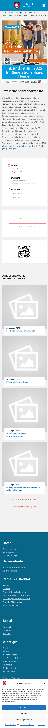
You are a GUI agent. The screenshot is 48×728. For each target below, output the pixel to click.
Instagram (7, 630)
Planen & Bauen (10, 555)
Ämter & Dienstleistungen (14, 592)
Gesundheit (7, 15)
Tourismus (7, 664)
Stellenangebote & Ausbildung (16, 598)
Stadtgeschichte (10, 668)
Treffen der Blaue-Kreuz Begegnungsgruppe (16, 434)
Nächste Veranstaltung (22, 506)
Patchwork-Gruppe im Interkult (20, 331)
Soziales (18, 15)
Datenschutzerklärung (27, 725)
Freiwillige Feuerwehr (12, 678)
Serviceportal (8, 552)
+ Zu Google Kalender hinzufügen (27, 219)
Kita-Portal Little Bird (12, 658)
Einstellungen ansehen (24, 720)
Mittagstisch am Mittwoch (18, 382)
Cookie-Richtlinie (10, 725)
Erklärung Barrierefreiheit (14, 567)
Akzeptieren (24, 707)
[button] (45, 683)
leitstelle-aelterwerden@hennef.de (18, 146)
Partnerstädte (9, 671)
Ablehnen (24, 713)
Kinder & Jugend (10, 654)
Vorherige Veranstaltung (26, 499)
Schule (6, 648)
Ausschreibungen (11, 605)
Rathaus (6, 585)
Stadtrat (6, 588)
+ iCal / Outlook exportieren (27, 226)
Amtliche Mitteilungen (12, 602)
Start (5, 12)
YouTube (6, 633)
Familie (6, 651)
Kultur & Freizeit (10, 661)
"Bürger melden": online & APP (16, 595)
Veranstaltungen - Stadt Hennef (22, 12)
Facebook (7, 627)
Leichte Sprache (10, 571)
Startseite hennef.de (12, 549)
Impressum (41, 725)
